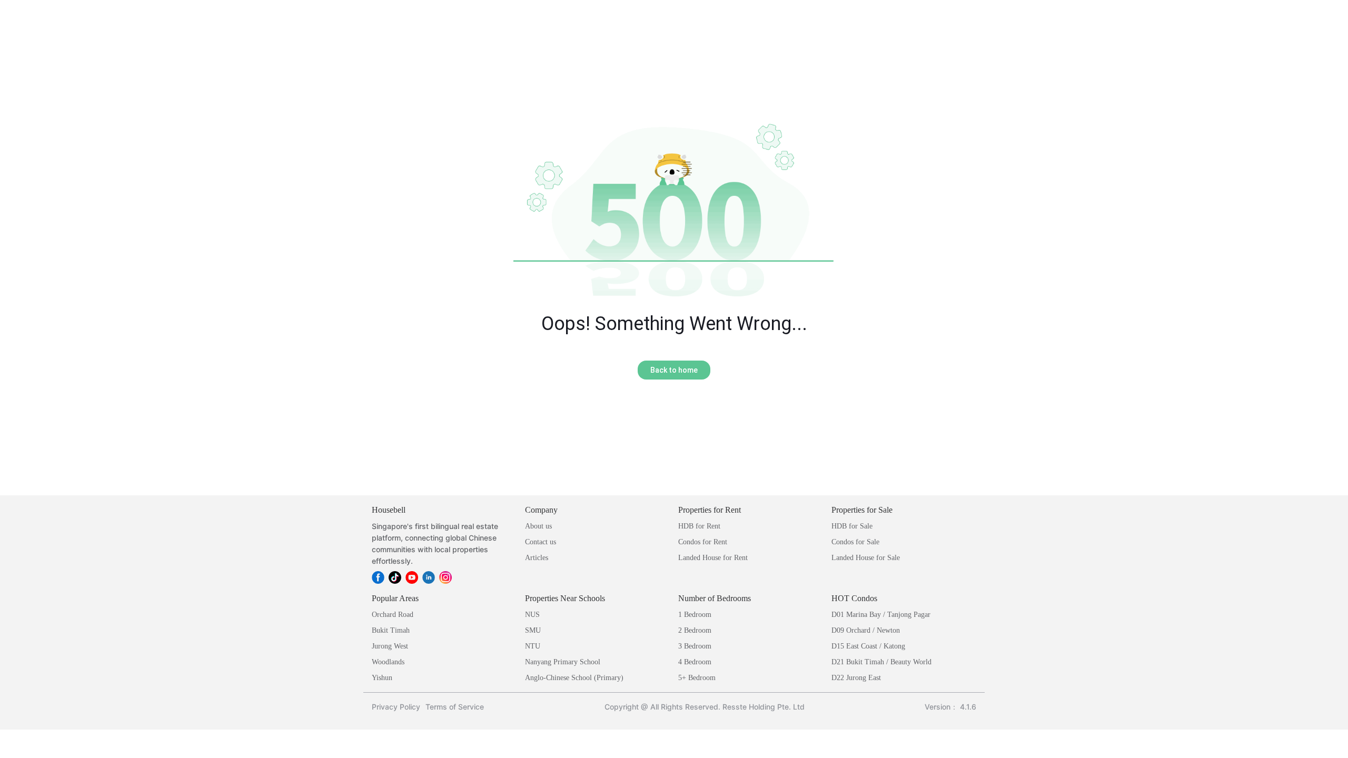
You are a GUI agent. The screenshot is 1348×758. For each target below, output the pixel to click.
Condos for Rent (702, 542)
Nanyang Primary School (562, 662)
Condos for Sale (855, 542)
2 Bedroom (694, 630)
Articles (536, 558)
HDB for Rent (699, 526)
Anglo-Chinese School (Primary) (574, 678)
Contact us (540, 542)
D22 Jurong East (856, 678)
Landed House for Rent (713, 558)
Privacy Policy (396, 706)
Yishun (382, 678)
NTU (532, 646)
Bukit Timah (391, 630)
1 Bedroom (694, 615)
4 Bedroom (694, 662)
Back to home (674, 370)
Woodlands (388, 662)
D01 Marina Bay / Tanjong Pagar (880, 615)
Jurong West (390, 646)
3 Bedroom (694, 646)
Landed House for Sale (865, 558)
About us (538, 526)
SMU (533, 630)
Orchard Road (392, 615)
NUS (532, 615)
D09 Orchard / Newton (865, 630)
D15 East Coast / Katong (868, 646)
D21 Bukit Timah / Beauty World (881, 662)
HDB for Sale (852, 526)
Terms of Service (454, 706)
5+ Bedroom (697, 678)
